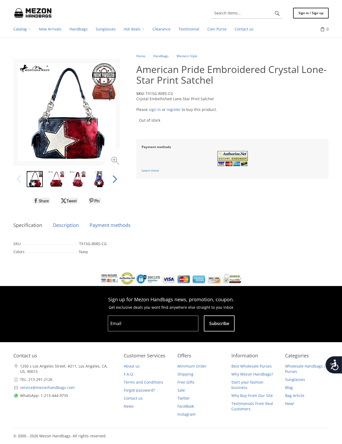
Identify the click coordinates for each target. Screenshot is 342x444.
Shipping (185, 374)
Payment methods (110, 225)
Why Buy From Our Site (252, 395)
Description (66, 225)
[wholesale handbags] (32, 13)
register (174, 109)
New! (289, 403)
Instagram (186, 414)
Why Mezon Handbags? (252, 374)
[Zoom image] (115, 161)
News (129, 406)
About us (132, 366)
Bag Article (294, 395)
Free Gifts (186, 382)
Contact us (133, 398)
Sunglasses (295, 379)
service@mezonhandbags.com (47, 387)
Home (140, 56)
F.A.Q (128, 374)
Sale (181, 390)
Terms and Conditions (143, 382)
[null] (41, 201)
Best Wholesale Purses (251, 366)
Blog (289, 387)
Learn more (150, 170)
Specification (27, 225)
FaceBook (185, 406)
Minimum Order (192, 366)
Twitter (183, 398)
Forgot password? (139, 390)
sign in (155, 109)
